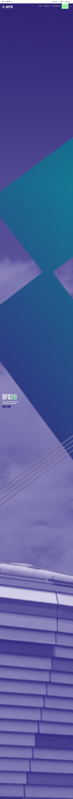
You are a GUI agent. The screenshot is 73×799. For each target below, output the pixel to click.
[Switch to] (37, 6)
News (61, 1)
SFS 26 (6, 406)
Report (55, 1)
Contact (67, 1)
